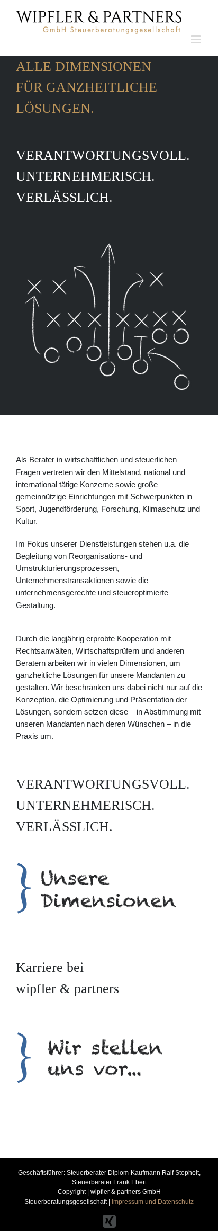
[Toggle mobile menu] (196, 39)
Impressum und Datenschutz (153, 1202)
